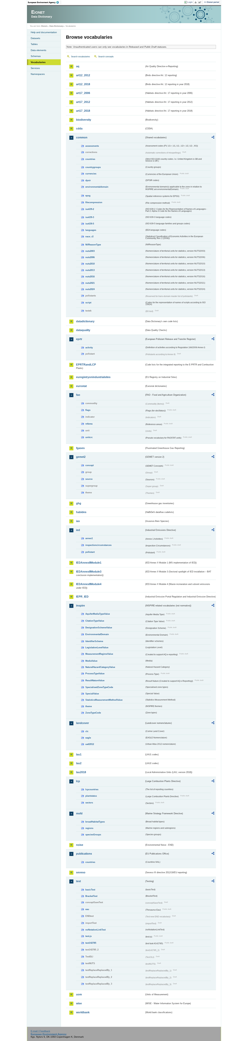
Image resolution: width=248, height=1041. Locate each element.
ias (78, 521)
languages (90, 230)
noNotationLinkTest (95, 929)
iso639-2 (89, 209)
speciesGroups (93, 834)
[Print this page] (196, 2)
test (78, 881)
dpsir (88, 180)
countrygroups (93, 167)
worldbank (83, 1012)
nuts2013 (90, 270)
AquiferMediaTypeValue (97, 614)
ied (78, 530)
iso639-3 (89, 217)
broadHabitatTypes (95, 821)
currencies (90, 173)
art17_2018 (83, 110)
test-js (88, 936)
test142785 (90, 943)
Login (190, 2)
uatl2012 (89, 744)
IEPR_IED (82, 596)
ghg (78, 503)
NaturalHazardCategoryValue (100, 667)
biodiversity (83, 119)
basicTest (90, 889)
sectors (89, 802)
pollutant (90, 552)
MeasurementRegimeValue (99, 654)
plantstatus (91, 796)
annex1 (89, 538)
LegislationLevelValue (96, 647)
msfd (79, 813)
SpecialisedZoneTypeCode (99, 687)
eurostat (81, 386)
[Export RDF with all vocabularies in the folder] (213, 138)
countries (90, 159)
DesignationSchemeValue (98, 627)
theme (88, 706)
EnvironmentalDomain (97, 634)
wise (79, 1003)
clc (86, 731)
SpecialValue (92, 693)
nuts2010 (90, 263)
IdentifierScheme (94, 641)
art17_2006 (83, 93)
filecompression (93, 202)
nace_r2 (89, 236)
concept (89, 465)
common (81, 137)
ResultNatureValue (94, 680)
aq (77, 66)
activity (89, 347)
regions (89, 828)
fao (78, 394)
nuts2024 (90, 289)
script (88, 302)
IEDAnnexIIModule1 (88, 562)
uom (79, 994)
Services (35, 68)
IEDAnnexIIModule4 (88, 584)
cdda (79, 128)
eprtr (79, 339)
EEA (44, 2)
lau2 (78, 763)
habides (81, 512)
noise (79, 844)
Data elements (38, 50)
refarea (88, 423)
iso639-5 (89, 223)
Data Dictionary (56, 26)
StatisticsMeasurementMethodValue (103, 700)
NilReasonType (93, 244)
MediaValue (91, 661)
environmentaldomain (96, 187)
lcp (78, 781)
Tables (34, 44)
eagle (88, 737)
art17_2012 (83, 102)
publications (84, 853)
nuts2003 (90, 251)
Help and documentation (44, 32)
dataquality (83, 330)
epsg (87, 195)
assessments (92, 146)
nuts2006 (90, 257)
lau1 (78, 754)
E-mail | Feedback (40, 1031)
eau (87, 909)
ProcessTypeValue (94, 673)
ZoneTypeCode (93, 712)
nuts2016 (90, 276)
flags (87, 410)
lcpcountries (91, 789)
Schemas (36, 56)
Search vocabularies (80, 57)
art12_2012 (83, 75)
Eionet (44, 26)
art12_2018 (83, 84)
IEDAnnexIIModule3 (88, 571)
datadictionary (85, 321)
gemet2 (81, 456)
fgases (80, 448)
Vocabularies (38, 62)
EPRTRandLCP (86, 364)
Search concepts (106, 57)
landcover (82, 723)
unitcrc (89, 437)
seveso (80, 872)
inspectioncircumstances (98, 545)
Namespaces (38, 74)
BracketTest (91, 896)
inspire (80, 605)
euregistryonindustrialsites (93, 377)
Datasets (35, 38)
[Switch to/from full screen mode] (200, 2)
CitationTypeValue (94, 621)
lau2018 (81, 772)
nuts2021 (90, 283)
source (88, 479)
